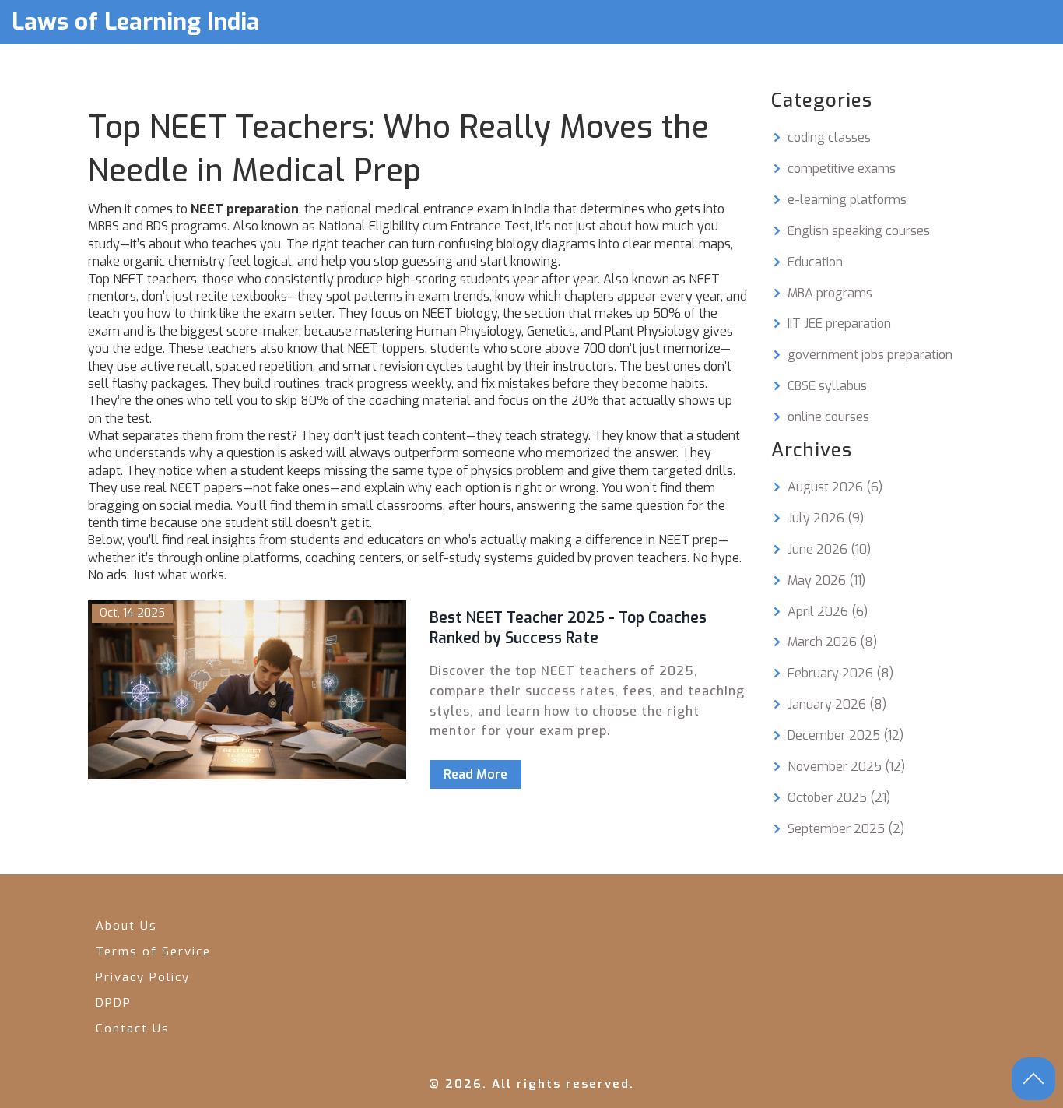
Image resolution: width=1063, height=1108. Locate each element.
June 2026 (829, 549)
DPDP (114, 1003)
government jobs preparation (870, 354)
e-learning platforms (847, 200)
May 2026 (826, 580)
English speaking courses (859, 231)
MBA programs (830, 293)
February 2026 (840, 673)
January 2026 (837, 704)
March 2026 (832, 642)
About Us (126, 926)
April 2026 (828, 611)
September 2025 (846, 829)
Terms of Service (153, 951)
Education (815, 262)
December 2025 (845, 735)
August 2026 (835, 487)
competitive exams (842, 168)
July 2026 (826, 518)
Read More (475, 774)
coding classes (829, 137)
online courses (828, 417)
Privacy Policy (143, 977)
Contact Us (133, 1028)
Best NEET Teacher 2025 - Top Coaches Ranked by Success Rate (568, 628)
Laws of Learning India (136, 21)
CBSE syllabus (827, 386)
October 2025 (839, 798)
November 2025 (846, 766)
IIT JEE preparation (839, 323)
